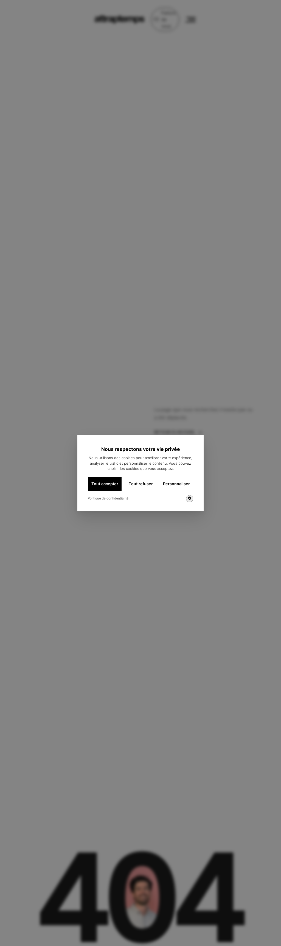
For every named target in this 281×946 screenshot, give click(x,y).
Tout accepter (104, 483)
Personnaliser (176, 483)
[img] (189, 498)
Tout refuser (141, 483)
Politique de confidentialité (108, 498)
